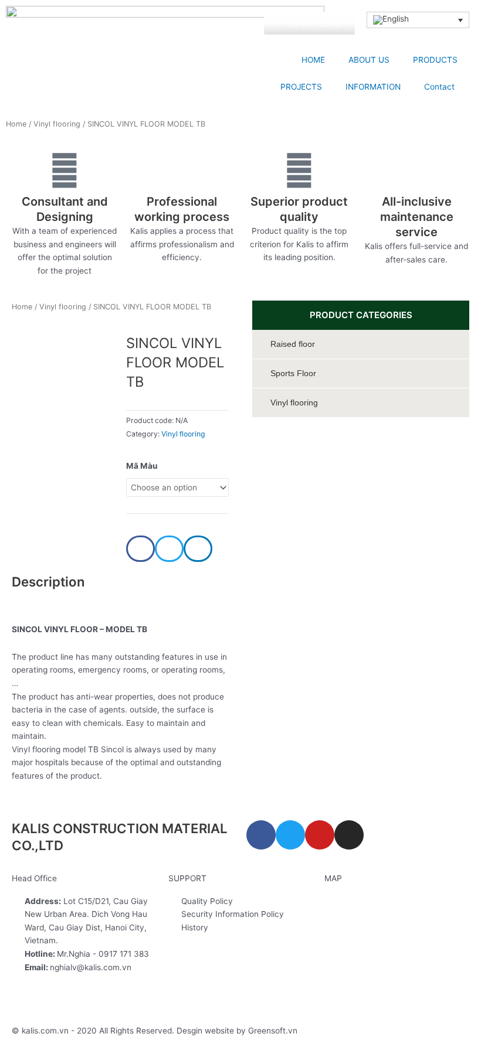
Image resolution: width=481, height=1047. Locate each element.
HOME (313, 59)
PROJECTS (301, 86)
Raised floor (292, 344)
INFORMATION (373, 86)
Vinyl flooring (56, 124)
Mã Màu (142, 465)
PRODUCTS (435, 59)
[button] (140, 549)
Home (16, 124)
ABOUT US (368, 59)
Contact (439, 86)
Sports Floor (293, 373)
